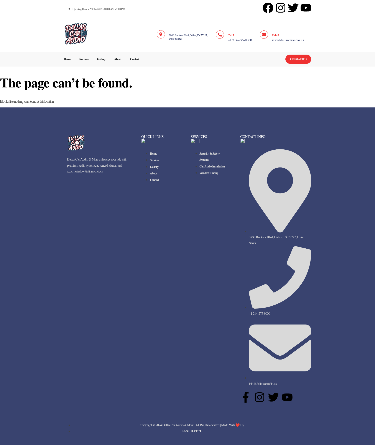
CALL (231, 35)
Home (67, 59)
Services (83, 59)
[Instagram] (280, 7)
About (118, 59)
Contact (134, 59)
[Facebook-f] (245, 397)
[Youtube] (287, 397)
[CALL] (220, 34)
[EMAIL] (264, 34)
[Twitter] (273, 397)
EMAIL (276, 35)
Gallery (101, 59)
